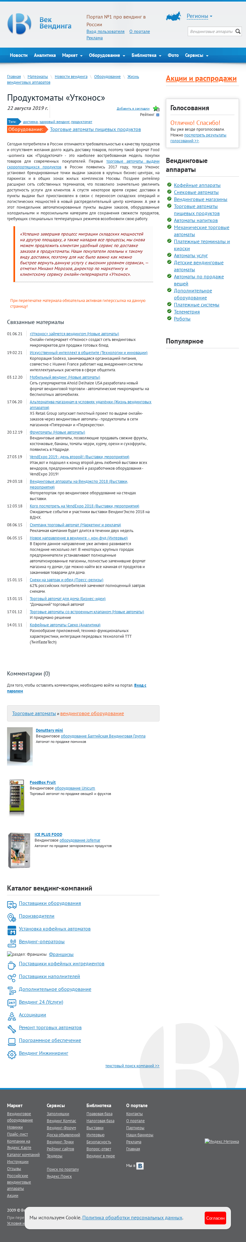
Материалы (38, 76)
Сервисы (195, 55)
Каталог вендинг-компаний (49, 887)
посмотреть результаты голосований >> (198, 137)
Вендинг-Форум (61, 1127)
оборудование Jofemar (80, 840)
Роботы (182, 318)
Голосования (189, 107)
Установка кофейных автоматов (55, 928)
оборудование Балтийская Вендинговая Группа (103, 736)
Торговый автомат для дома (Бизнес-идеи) (68, 598)
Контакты (134, 1113)
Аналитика (45, 55)
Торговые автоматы (34, 713)
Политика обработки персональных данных (132, 1217)
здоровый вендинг (54, 121)
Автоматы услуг (191, 255)
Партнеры (135, 1127)
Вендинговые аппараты (187, 165)
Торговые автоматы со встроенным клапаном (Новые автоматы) (87, 611)
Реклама (94, 38)
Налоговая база (100, 1120)
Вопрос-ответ (98, 1149)
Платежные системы (196, 304)
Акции (12, 1195)
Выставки (94, 1127)
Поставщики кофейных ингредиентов (61, 963)
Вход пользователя (105, 31)
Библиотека (145, 55)
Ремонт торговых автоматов (50, 1027)
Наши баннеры (139, 1135)
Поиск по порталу (63, 1169)
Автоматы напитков (196, 220)
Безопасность (98, 1142)
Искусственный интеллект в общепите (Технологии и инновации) (89, 352)
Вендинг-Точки (60, 1142)
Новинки (15, 1127)
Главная (14, 76)
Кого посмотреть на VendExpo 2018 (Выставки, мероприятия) (84, 506)
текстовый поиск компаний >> (132, 1065)
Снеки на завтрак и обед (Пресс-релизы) (66, 579)
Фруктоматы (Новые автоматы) (57, 432)
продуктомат (81, 121)
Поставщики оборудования (50, 903)
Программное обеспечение (50, 1040)
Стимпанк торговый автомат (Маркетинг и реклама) (75, 525)
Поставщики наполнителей (49, 976)
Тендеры (54, 1156)
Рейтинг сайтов (60, 1149)
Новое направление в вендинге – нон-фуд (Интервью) (79, 538)
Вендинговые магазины (200, 199)
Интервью (95, 1135)
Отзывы (14, 1168)
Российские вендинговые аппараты (19, 1182)
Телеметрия (187, 311)
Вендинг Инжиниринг (43, 1053)
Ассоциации (32, 1014)
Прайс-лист (17, 1134)
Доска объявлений (63, 1135)
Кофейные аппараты (197, 185)
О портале (139, 31)
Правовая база (99, 1113)
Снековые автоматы (196, 192)
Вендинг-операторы (42, 941)
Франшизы (61, 954)
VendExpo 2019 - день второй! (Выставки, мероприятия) (79, 456)
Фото (173, 55)
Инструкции (18, 1161)
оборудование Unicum (75, 788)
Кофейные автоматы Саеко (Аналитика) (65, 625)
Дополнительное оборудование (55, 989)
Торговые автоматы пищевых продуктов (95, 129)
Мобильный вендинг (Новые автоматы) (65, 377)
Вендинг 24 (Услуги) (41, 1002)
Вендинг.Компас (61, 1120)
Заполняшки (58, 1113)
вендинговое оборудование (92, 713)
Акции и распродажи (201, 78)
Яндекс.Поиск (59, 1176)
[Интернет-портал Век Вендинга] (43, 24)
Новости (19, 55)
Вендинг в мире (100, 1156)
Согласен (215, 1218)
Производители (36, 916)
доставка (30, 121)
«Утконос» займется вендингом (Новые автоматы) (74, 333)
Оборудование (105, 55)
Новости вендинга (71, 76)
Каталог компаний (23, 1154)
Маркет (70, 55)
